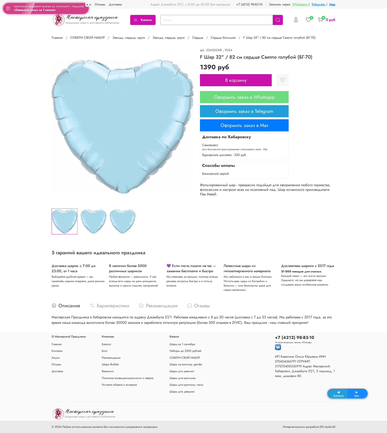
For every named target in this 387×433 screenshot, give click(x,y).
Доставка (115, 4)
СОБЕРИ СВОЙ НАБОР (87, 37)
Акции (56, 358)
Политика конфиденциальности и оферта (127, 378)
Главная (57, 37)
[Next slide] (187, 126)
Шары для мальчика (183, 378)
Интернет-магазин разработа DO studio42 (309, 427)
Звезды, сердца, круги (128, 37)
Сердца (197, 37)
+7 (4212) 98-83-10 (249, 4)
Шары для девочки (182, 371)
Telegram (319, 4)
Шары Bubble (110, 364)
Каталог (146, 20)
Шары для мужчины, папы (186, 385)
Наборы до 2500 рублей (185, 351)
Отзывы (100, 4)
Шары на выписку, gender (186, 364)
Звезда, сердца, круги (169, 37)
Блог (105, 351)
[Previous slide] (58, 126)
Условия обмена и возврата (119, 385)
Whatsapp (300, 4)
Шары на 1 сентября (182, 344)
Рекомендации (111, 358)
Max (332, 4)
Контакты (57, 351)
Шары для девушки (182, 391)
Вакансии (108, 371)
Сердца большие (223, 37)
